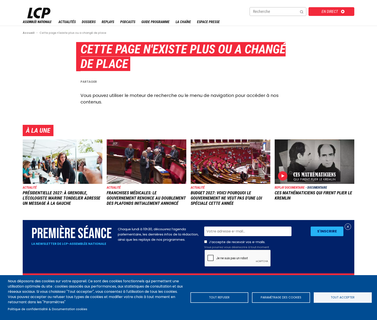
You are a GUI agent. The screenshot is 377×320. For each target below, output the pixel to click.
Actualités (67, 22)
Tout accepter (343, 297)
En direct (330, 11)
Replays (108, 22)
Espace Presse (208, 22)
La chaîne (183, 22)
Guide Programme (155, 22)
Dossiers (89, 22)
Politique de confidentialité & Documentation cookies (47, 309)
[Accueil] (37, 22)
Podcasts (127, 22)
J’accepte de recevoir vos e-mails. (236, 244)
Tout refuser (219, 297)
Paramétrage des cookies (281, 297)
